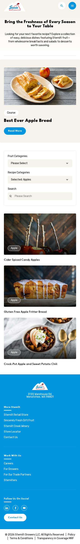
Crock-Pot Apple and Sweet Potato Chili (30, 364)
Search (12, 188)
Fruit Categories (17, 156)
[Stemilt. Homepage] (14, 5)
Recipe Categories (19, 172)
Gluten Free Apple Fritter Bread (25, 312)
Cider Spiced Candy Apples (22, 260)
